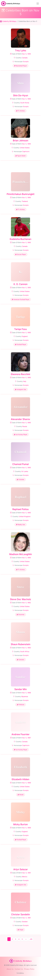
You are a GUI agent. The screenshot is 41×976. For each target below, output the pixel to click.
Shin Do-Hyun (20, 95)
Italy (24, 381)
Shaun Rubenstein (20, 644)
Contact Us (19, 969)
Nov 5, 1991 (26, 873)
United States (25, 148)
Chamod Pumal (20, 464)
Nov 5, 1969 (26, 783)
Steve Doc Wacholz (20, 599)
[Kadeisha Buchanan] (20, 226)
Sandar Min (20, 689)
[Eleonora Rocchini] (20, 361)
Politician (21, 704)
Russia (24, 426)
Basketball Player (21, 66)
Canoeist (21, 659)
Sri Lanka (24, 471)
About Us (10, 969)
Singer (21, 929)
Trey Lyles (20, 50)
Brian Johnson (20, 140)
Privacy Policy (29, 969)
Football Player (21, 344)
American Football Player (21, 299)
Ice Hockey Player (21, 434)
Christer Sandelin (20, 914)
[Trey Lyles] (20, 38)
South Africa (24, 651)
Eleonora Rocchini (20, 374)
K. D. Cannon (20, 284)
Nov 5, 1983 (26, 648)
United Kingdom (25, 516)
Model (21, 794)
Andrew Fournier (20, 734)
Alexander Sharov (20, 419)
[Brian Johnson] (20, 128)
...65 (30, 939)
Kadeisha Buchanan (20, 239)
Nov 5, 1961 (26, 918)
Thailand (25, 201)
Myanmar (24, 696)
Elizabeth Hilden (20, 779)
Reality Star (21, 524)
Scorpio (26, 61)
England (25, 336)
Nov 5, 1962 (26, 603)
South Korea (24, 103)
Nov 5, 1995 (26, 54)
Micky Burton (20, 824)
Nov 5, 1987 (26, 738)
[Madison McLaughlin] (20, 541)
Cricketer (21, 479)
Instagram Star (21, 389)
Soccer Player (21, 254)
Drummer (21, 614)
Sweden (25, 922)
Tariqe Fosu (20, 329)
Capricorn (25, 151)
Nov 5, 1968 (26, 693)
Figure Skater (21, 156)
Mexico (24, 877)
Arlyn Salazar (20, 869)
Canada (24, 58)
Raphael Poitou (20, 509)
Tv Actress (21, 111)
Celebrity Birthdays (13, 3)
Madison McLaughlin (20, 554)
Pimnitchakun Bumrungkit (20, 194)
